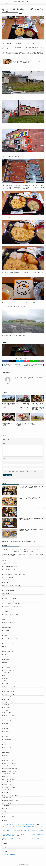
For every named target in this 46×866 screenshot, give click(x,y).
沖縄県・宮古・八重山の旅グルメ (10, 763)
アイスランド (6, 699)
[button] (5, 361)
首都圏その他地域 (7, 789)
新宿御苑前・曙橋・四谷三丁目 (9, 771)
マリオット (5, 587)
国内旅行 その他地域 (7, 757)
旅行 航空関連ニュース (8, 805)
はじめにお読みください (8, 651)
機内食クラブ (5, 857)
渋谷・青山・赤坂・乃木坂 (8, 779)
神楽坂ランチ (6, 579)
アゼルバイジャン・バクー (8, 571)
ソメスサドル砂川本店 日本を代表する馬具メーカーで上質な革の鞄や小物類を (18, 551)
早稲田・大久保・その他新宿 (9, 773)
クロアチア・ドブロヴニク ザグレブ (10, 718)
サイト (4, 467)
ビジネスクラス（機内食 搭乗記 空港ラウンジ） (13, 606)
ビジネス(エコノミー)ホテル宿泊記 (10, 795)
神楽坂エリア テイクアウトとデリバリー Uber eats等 (14, 574)
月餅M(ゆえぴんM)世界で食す (9, 854)
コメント (5, 443)
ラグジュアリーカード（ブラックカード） (11, 638)
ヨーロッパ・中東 (7, 696)
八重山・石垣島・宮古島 (8, 760)
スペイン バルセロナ (7, 720)
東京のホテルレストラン (8, 635)
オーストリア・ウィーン (8, 710)
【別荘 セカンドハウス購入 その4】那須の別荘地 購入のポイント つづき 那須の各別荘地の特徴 (21, 838)
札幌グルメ (5, 582)
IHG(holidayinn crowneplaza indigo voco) (11, 619)
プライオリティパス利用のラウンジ (10, 614)
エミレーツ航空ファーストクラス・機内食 (11, 603)
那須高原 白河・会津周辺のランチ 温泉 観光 (12, 585)
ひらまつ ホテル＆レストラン (9, 627)
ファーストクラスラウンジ (8, 601)
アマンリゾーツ (6, 595)
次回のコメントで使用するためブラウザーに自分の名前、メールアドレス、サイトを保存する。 (21, 471)
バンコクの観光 (6, 667)
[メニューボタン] (1, 1)
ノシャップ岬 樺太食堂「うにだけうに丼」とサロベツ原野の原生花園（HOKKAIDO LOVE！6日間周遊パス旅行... (26, 62)
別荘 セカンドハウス (7, 593)
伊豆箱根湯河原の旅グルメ (8, 739)
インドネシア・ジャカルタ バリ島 (10, 694)
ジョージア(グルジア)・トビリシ (10, 569)
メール (5, 462)
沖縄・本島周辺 (6, 752)
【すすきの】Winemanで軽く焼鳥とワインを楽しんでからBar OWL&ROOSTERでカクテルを (21, 549)
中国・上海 (5, 678)
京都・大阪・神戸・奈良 (8, 749)
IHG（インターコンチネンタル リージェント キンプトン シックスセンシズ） (18, 617)
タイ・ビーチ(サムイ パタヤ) (9, 670)
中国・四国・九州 (7, 747)
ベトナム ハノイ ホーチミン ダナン (10, 688)
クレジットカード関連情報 (8, 816)
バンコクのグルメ (7, 664)
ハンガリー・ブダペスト (8, 712)
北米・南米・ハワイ (7, 731)
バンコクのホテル (7, 662)
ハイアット (5, 646)
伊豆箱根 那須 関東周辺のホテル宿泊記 (11, 800)
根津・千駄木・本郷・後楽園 (9, 787)
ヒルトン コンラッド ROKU (9, 622)
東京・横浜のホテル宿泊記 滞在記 (10, 632)
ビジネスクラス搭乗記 (7, 609)
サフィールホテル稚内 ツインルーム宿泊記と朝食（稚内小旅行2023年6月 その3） (18, 824)
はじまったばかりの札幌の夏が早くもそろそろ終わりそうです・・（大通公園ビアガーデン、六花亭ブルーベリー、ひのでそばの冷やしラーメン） (23, 555)
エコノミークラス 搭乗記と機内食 (10, 566)
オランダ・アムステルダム (8, 704)
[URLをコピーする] (40, 361)
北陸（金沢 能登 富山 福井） (9, 590)
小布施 (4, 744)
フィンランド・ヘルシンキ (8, 702)
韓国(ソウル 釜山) (6, 680)
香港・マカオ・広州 (7, 675)
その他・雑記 (6, 813)
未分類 (4, 654)
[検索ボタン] (44, 1)
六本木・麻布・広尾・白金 (8, 781)
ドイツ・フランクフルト (8, 707)
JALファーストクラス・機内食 (9, 598)
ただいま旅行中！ (7, 656)
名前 (4, 458)
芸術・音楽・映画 (7, 797)
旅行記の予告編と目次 (7, 659)
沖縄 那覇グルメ (6, 755)
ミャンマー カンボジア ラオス (9, 691)
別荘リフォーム (6, 563)
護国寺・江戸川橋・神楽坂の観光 (10, 768)
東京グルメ (5, 792)
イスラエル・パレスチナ (8, 728)
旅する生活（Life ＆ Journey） (23, 1)
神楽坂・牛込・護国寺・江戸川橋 (10, 765)
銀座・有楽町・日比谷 (7, 776)
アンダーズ (5, 811)
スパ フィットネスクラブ (8, 643)
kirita (8, 383)
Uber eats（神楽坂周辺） (8, 577)
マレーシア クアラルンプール (9, 686)
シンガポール (6, 683)
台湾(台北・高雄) (6, 672)
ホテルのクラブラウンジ (8, 630)
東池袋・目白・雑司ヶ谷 (8, 784)
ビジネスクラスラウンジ (8, 611)
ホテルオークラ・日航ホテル (9, 648)
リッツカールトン (7, 808)
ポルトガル (5, 723)
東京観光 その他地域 (7, 803)
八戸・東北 (5, 736)
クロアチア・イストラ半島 (8, 715)
